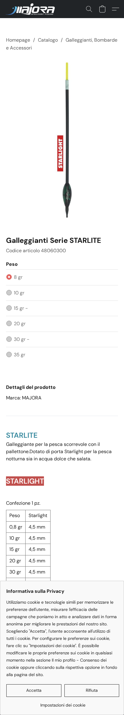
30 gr (21, 339)
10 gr (19, 293)
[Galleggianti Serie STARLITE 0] (62, 142)
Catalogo (48, 40)
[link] (62, 703)
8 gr (18, 277)
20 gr (20, 323)
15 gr (21, 308)
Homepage (18, 40)
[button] (31, 9)
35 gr (19, 354)
